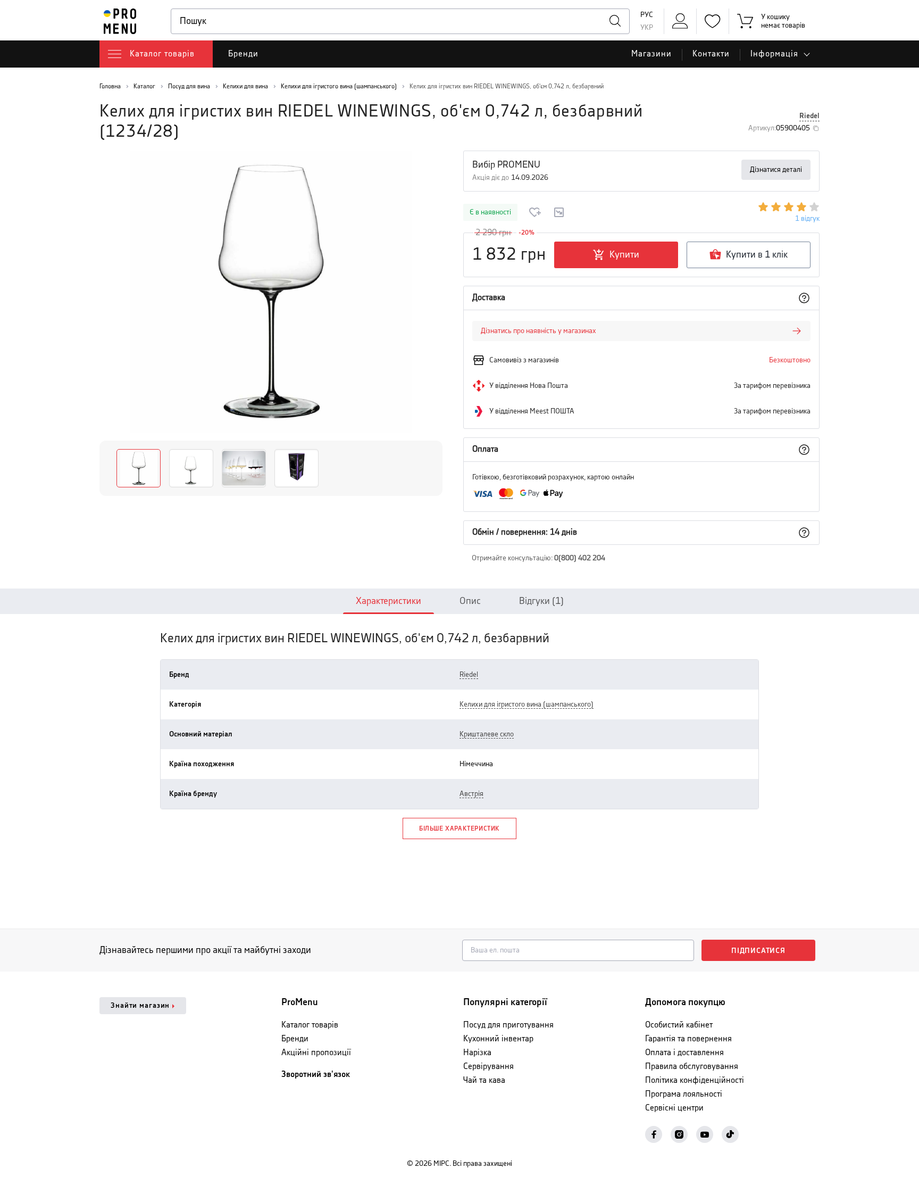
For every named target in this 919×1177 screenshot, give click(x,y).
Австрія (471, 794)
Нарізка (477, 1053)
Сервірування (488, 1067)
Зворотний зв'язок (315, 1075)
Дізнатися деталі (776, 169)
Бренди (243, 54)
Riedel (809, 116)
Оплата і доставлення (684, 1053)
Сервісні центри (674, 1108)
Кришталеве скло (487, 734)
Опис (470, 601)
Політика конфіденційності (694, 1080)
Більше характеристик (459, 829)
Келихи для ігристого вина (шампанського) (527, 704)
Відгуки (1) (541, 601)
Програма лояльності (683, 1094)
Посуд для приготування (508, 1025)
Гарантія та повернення (688, 1039)
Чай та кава (484, 1080)
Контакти (711, 54)
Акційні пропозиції (316, 1053)
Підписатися (758, 951)
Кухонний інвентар (498, 1039)
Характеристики (388, 601)
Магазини (651, 54)
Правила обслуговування (691, 1067)
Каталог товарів (309, 1025)
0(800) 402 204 (579, 558)
